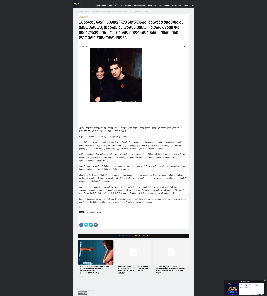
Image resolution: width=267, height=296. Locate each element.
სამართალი (139, 6)
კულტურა (176, 6)
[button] (191, 6)
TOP (87, 212)
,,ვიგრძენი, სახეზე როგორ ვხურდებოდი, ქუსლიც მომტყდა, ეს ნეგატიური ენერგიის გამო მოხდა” (170, 270)
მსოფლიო (126, 6)
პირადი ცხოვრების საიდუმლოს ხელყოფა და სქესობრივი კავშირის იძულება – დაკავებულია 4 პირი (94, 270)
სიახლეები (101, 6)
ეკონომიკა (164, 6)
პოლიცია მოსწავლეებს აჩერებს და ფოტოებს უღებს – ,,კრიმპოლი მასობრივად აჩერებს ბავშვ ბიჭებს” (133, 270)
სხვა (186, 6)
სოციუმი (152, 6)
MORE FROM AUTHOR (141, 236)
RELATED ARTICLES (125, 236)
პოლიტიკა (113, 6)
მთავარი (80, 11)
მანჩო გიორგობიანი (96, 212)
